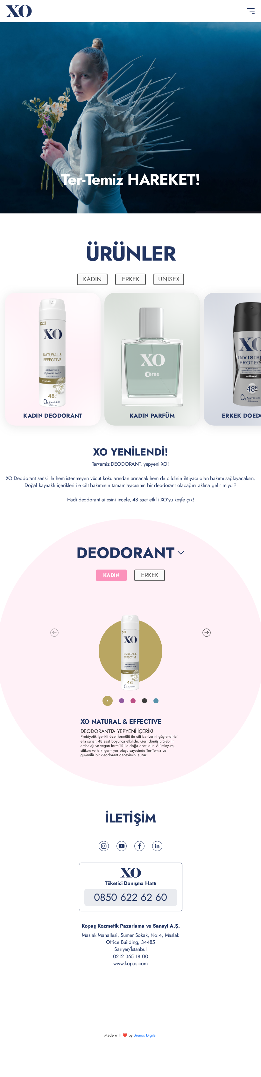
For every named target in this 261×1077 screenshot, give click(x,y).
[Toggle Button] (251, 11)
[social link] (104, 846)
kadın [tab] (92, 279)
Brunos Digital (145, 1035)
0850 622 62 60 (130, 897)
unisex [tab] (169, 279)
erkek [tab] (130, 279)
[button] (206, 633)
